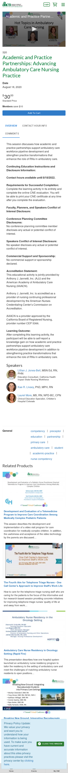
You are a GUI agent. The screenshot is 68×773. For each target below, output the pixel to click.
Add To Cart (34, 113)
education (36, 436)
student (58, 448)
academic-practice (43, 453)
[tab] (11, 126)
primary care (38, 442)
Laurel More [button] (25, 395)
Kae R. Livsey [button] (26, 387)
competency (38, 431)
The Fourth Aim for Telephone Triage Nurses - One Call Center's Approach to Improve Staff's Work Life (33, 584)
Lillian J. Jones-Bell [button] (29, 370)
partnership (53, 436)
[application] (34, 29)
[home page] (12, 4)
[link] (46, 4)
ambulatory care (40, 448)
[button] (54, 4)
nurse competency (41, 459)
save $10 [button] (12, 106)
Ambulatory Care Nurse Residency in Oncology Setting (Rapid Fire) (31, 652)
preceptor (55, 431)
